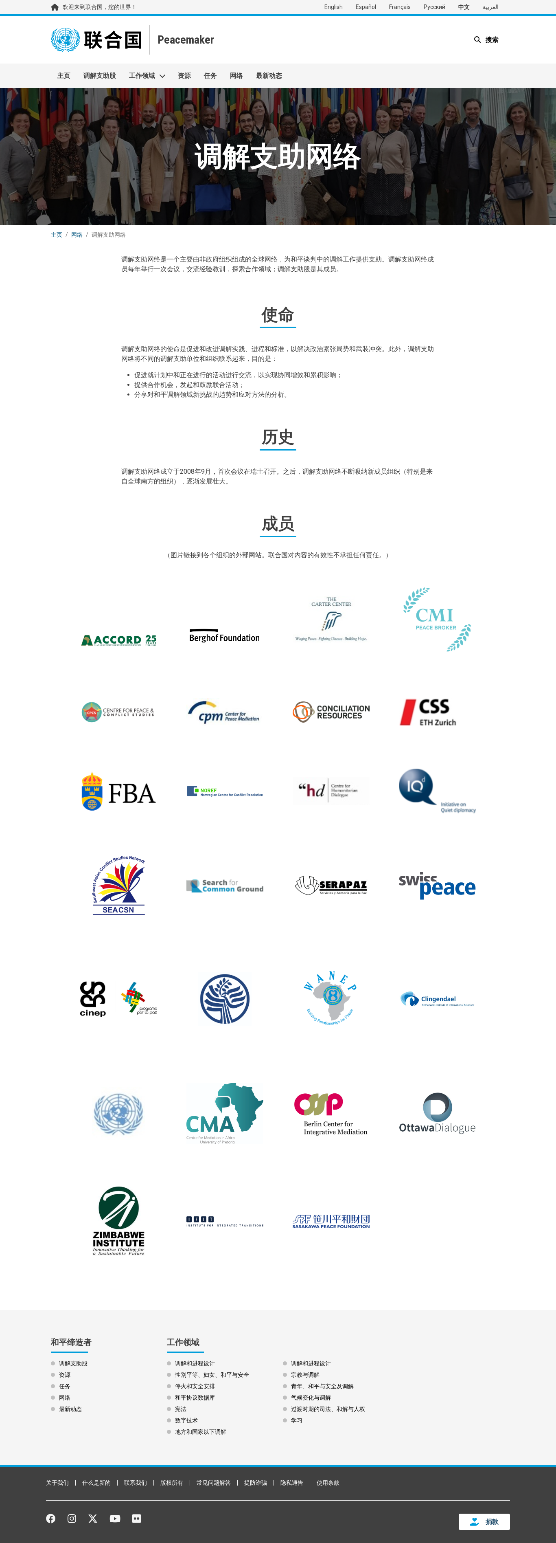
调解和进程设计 (195, 1363)
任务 (210, 75)
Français (400, 7)
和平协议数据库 (195, 1397)
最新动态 (269, 75)
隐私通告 (291, 1483)
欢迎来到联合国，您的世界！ (100, 7)
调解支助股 (99, 75)
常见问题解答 (214, 1483)
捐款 (492, 1521)
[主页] (185, 39)
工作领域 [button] (142, 75)
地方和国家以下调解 (200, 1432)
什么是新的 (96, 1483)
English (333, 7)
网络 (236, 75)
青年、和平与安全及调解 (322, 1386)
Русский (434, 7)
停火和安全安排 (195, 1386)
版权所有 (171, 1483)
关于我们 (57, 1483)
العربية (491, 7)
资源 (184, 75)
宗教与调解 (305, 1375)
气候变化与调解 (311, 1397)
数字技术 (186, 1420)
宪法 (180, 1409)
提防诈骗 (255, 1483)
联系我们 (135, 1483)
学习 (296, 1420)
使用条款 (328, 1483)
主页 (63, 75)
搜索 (491, 40)
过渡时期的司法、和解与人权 (328, 1409)
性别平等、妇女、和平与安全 (212, 1375)
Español (366, 7)
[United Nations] (96, 39)
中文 (464, 7)
